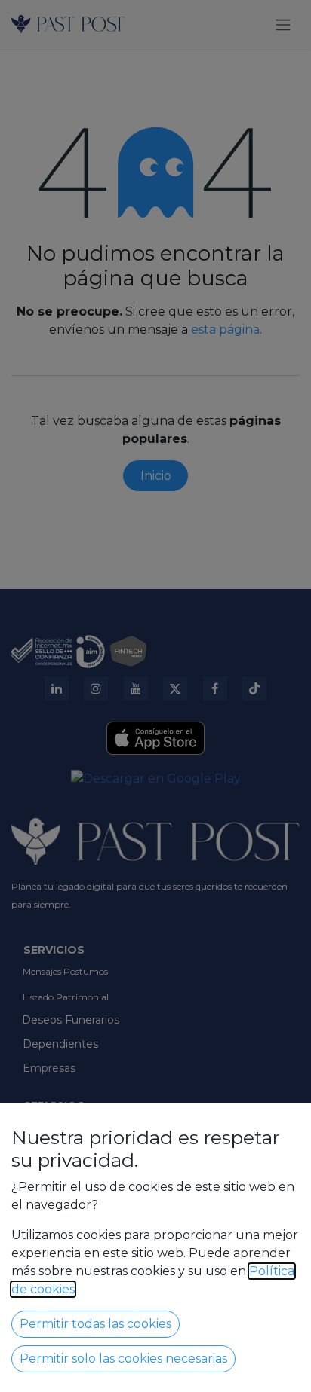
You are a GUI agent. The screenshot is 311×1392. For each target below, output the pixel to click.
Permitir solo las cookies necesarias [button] (123, 1358)
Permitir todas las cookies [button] (95, 1324)
